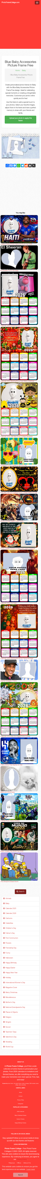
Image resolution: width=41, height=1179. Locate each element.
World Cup (9, 1047)
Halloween (9, 958)
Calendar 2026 (10, 913)
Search (21, 892)
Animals (8, 899)
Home (17, 71)
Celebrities (9, 923)
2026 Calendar (20, 1111)
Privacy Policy (20, 1100)
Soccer (8, 1027)
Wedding (8, 1042)
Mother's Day (10, 1002)
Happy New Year (11, 973)
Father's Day (10, 933)
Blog (19, 1163)
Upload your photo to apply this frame (20, 120)
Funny (7, 953)
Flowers (8, 943)
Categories (20, 1103)
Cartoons (8, 918)
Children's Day (10, 928)
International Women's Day (15, 983)
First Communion (11, 938)
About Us (27, 1163)
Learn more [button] (30, 1169)
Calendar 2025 (10, 909)
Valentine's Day (10, 1037)
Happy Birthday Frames (20, 1122)
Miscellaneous (10, 997)
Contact (20, 1096)
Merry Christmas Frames (20, 1115)
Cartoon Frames (20, 1119)
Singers (8, 1022)
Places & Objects (11, 1012)
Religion (8, 1017)
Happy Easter (10, 968)
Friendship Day (10, 948)
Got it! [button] (20, 1175)
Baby (24, 71)
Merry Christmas (11, 993)
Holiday (8, 978)
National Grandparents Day (15, 1007)
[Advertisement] (20, 27)
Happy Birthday (11, 963)
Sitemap (12, 1163)
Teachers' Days (10, 1032)
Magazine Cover (11, 988)
